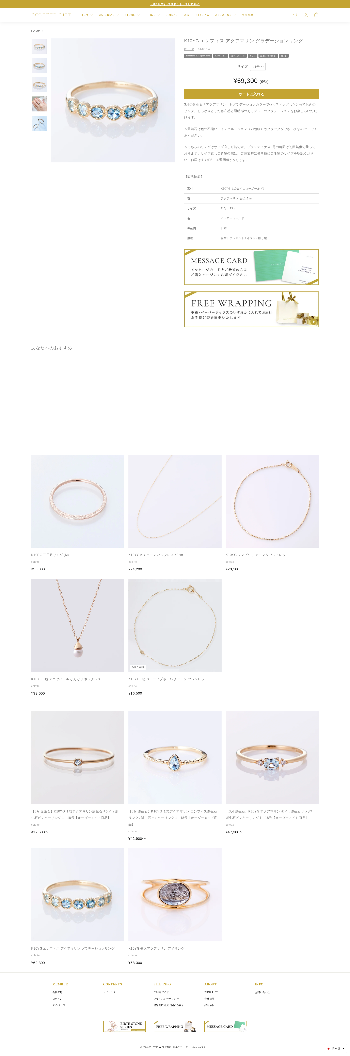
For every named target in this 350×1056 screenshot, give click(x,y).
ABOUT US (224, 15)
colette (189, 49)
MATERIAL (107, 15)
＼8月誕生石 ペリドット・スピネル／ (175, 4)
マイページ (58, 1005)
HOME (35, 31)
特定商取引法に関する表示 (169, 1005)
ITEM (85, 15)
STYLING (202, 15)
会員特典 (248, 15)
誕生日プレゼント (268, 56)
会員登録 (57, 992)
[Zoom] (113, 100)
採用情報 (209, 1005)
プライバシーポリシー (166, 998)
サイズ (242, 67)
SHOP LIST (211, 992)
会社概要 (209, 998)
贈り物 (284, 56)
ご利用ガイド (161, 992)
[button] (335, 1048)
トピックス (109, 992)
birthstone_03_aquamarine (198, 56)
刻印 (187, 15)
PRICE (151, 15)
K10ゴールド (220, 56)
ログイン (57, 998)
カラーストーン (238, 56)
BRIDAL (171, 15)
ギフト (252, 56)
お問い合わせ (262, 992)
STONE (131, 15)
